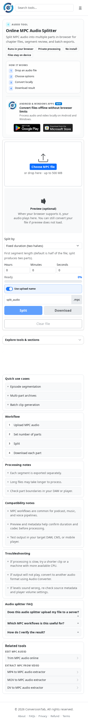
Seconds (62, 265)
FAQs (32, 716)
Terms (66, 716)
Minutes (36, 265)
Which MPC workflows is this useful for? (35, 623)
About (22, 716)
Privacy (42, 716)
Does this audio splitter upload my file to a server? (43, 612)
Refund (55, 716)
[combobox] (45, 7)
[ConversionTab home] (8, 8)
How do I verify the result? (26, 632)
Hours (8, 265)
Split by (9, 239)
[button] (43, 164)
